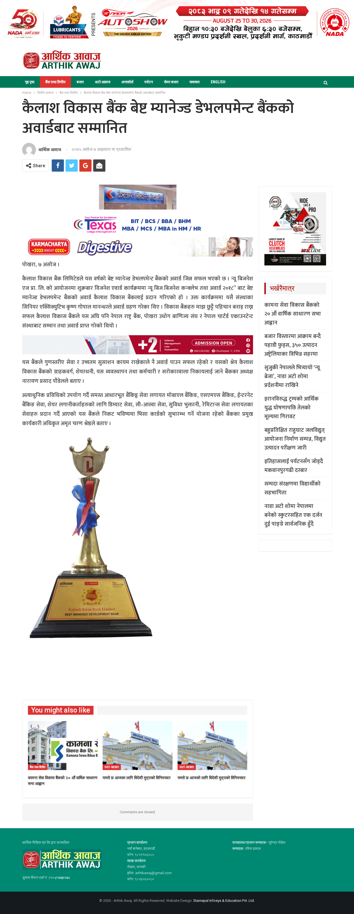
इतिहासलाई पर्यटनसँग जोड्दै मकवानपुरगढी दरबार (293, 466)
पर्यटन (148, 82)
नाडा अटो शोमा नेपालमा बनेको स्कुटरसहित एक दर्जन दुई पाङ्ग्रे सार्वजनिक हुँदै (293, 515)
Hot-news (112, 767)
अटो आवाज (102, 82)
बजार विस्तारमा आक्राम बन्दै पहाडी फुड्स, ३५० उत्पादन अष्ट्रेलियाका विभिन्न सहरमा (292, 345)
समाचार (194, 82)
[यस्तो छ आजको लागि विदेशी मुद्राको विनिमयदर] (212, 745)
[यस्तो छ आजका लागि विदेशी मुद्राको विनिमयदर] (137, 745)
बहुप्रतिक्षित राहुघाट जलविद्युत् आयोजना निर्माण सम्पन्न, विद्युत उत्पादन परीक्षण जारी (295, 439)
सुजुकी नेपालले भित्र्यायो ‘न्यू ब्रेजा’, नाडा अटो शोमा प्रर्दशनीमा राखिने (292, 376)
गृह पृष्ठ (29, 82)
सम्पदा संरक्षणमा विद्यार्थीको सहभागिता (292, 488)
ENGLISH (218, 82)
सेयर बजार (171, 82)
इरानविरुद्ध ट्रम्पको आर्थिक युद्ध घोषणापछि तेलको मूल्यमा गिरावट (291, 407)
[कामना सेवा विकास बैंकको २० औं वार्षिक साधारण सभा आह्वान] (63, 745)
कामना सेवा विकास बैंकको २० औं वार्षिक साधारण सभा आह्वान (292, 313)
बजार (80, 82)
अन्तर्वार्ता (127, 82)
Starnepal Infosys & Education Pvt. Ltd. (224, 900)
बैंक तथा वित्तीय (55, 82)
